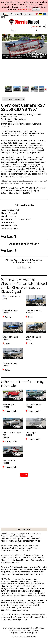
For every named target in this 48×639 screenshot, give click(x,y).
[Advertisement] (24, 502)
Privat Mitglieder (39, 628)
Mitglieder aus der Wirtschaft (20, 630)
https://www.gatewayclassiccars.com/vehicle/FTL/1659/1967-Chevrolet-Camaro (24, 182)
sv (44, 14)
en (36, 14)
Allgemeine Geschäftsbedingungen (24, 633)
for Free (38, 26)
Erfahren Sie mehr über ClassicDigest (17, 628)
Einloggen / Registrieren (21, 14)
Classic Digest (24, 22)
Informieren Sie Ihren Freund (13, 99)
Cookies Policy (24, 9)
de (40, 14)
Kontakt (36, 630)
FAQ (6, 14)
